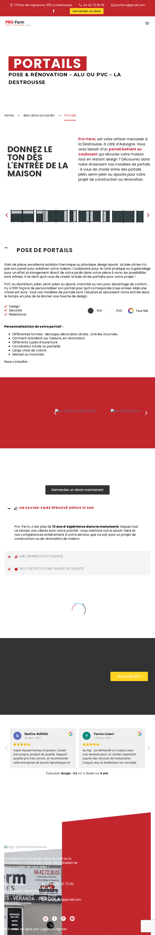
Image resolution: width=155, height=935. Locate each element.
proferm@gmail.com (130, 5)
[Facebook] (54, 11)
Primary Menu (147, 23)
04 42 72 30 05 (93, 5)
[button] (77, 490)
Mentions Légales (17, 903)
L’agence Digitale (53, 929)
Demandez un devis (87, 11)
